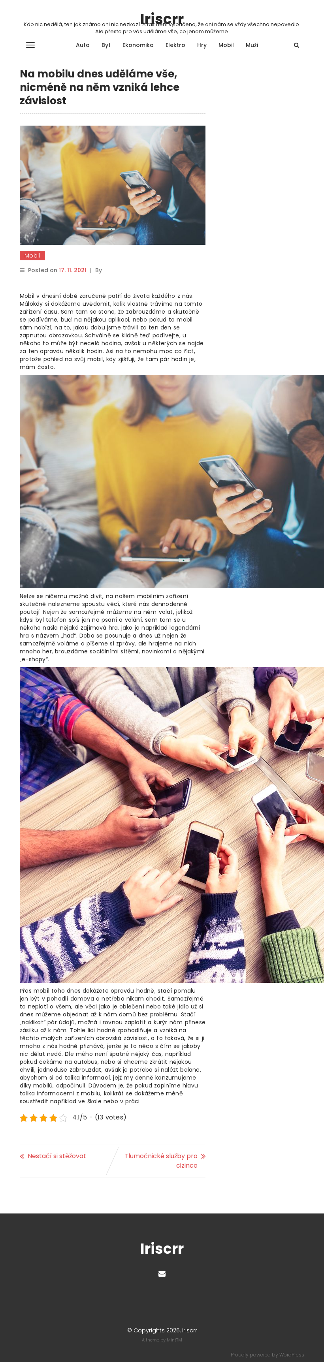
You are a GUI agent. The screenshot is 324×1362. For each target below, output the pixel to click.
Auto (83, 45)
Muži (252, 45)
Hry (202, 45)
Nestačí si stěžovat (57, 1156)
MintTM (174, 1340)
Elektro (175, 45)
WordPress (291, 1354)
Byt (106, 45)
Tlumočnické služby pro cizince (161, 1160)
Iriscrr (162, 19)
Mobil (226, 45)
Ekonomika (138, 45)
